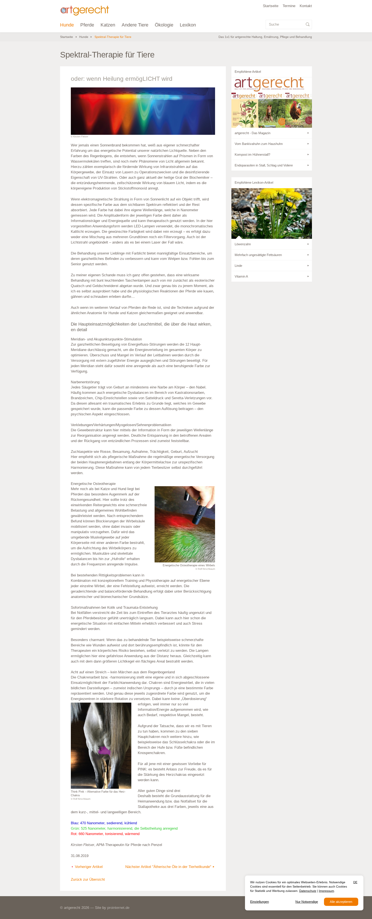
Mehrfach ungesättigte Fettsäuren (258, 255)
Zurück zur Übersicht (88, 879)
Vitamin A (241, 276)
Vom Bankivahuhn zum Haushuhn (259, 144)
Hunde (67, 25)
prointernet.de (118, 908)
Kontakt (306, 6)
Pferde (87, 25)
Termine (289, 6)
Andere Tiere (135, 25)
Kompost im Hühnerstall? (252, 154)
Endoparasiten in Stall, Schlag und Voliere (264, 165)
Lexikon (188, 25)
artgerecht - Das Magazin (252, 133)
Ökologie (164, 25)
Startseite (270, 6)
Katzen (108, 25)
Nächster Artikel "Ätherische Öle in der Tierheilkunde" (168, 867)
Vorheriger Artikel (89, 867)
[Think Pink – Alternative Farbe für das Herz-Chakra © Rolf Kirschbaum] (101, 746)
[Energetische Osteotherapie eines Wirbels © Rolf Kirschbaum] (185, 524)
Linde (238, 265)
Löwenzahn (243, 244)
